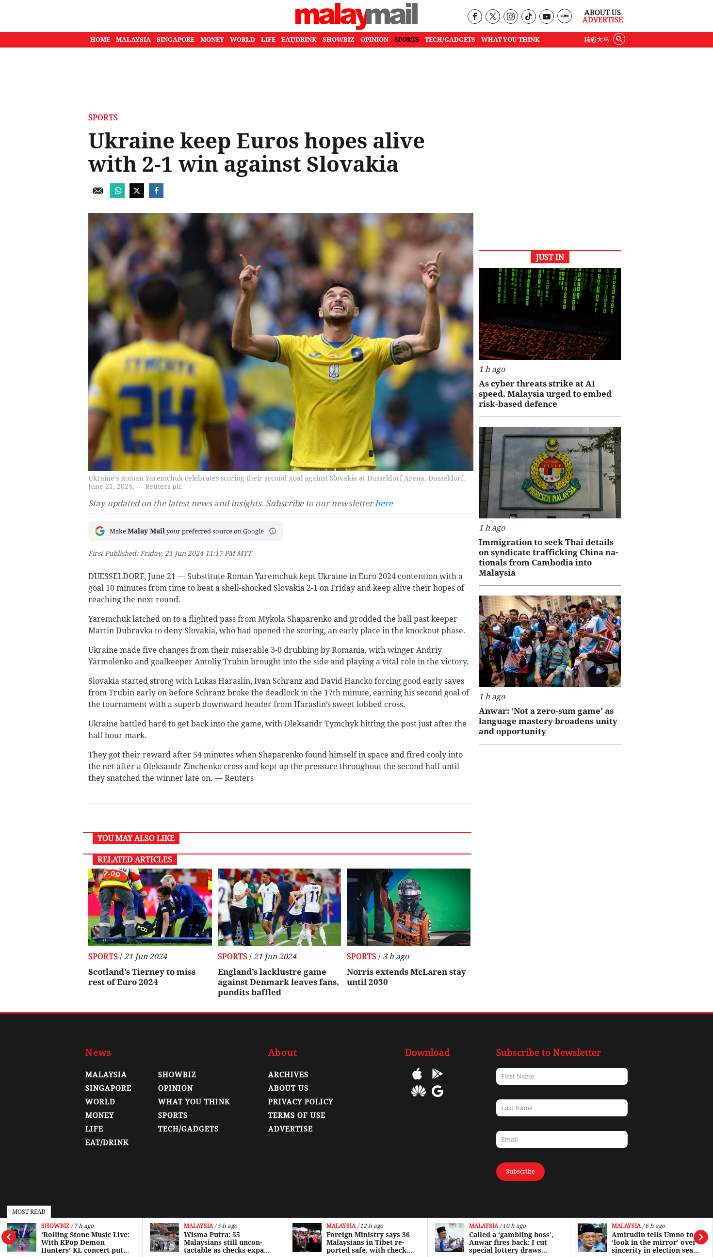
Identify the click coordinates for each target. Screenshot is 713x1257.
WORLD (242, 39)
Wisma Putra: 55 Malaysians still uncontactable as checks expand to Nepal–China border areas (228, 1242)
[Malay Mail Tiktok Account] (528, 17)
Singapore (108, 1088)
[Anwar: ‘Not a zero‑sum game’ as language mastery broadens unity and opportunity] (550, 641)
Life (94, 1129)
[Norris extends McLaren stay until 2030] (408, 907)
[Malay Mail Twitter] (492, 17)
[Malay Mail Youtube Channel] (546, 17)
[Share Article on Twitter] (137, 195)
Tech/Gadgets (188, 1129)
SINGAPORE (175, 39)
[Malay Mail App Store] (417, 1080)
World (100, 1101)
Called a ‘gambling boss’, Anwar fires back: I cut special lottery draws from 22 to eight (511, 1242)
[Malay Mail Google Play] (437, 1080)
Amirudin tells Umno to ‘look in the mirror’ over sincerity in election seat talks (654, 1242)
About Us (602, 12)
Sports (103, 117)
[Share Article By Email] (98, 195)
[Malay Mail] (356, 27)
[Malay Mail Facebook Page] (474, 17)
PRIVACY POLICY (300, 1101)
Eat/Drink (107, 1142)
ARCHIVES (288, 1074)
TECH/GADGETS (450, 39)
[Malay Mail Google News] (437, 1098)
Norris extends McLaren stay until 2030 (406, 977)
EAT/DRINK (299, 39)
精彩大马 (596, 39)
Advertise (603, 20)
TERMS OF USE (296, 1115)
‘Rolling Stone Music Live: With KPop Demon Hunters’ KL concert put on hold (85, 1242)
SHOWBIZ (339, 39)
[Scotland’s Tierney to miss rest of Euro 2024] (150, 907)
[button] (272, 531)
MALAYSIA (133, 39)
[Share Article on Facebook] (156, 195)
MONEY (212, 39)
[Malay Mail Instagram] (510, 17)
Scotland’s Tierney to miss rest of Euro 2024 (141, 977)
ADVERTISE (290, 1129)
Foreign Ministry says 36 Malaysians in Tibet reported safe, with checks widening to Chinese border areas (369, 1242)
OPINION (374, 39)
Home (100, 39)
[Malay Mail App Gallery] (418, 1098)
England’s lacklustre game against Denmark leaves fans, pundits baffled (278, 982)
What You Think (510, 39)
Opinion (175, 1088)
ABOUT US (288, 1088)
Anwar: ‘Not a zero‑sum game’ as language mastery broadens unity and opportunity (548, 721)
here (384, 503)
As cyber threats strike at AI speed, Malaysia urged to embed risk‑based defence (545, 394)
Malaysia (198, 1226)
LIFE (268, 39)
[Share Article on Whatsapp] (117, 195)
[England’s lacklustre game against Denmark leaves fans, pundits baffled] (279, 907)
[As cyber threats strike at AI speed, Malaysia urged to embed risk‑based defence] (550, 314)
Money (99, 1115)
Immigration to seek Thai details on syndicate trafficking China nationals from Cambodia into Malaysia (548, 557)
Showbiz (55, 1226)
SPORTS (406, 39)
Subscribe (520, 1171)
